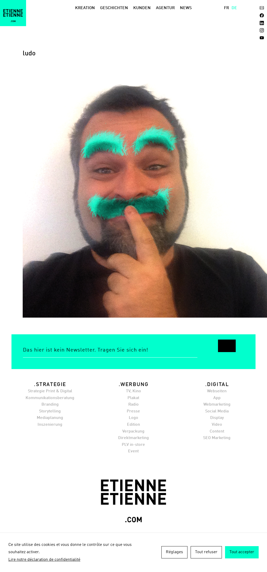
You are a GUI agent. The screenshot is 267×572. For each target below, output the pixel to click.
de (234, 8)
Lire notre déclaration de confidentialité (44, 560)
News (186, 8)
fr (226, 8)
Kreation (85, 8)
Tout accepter (241, 552)
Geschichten (114, 8)
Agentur (165, 8)
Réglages (174, 552)
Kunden (142, 8)
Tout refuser (206, 552)
